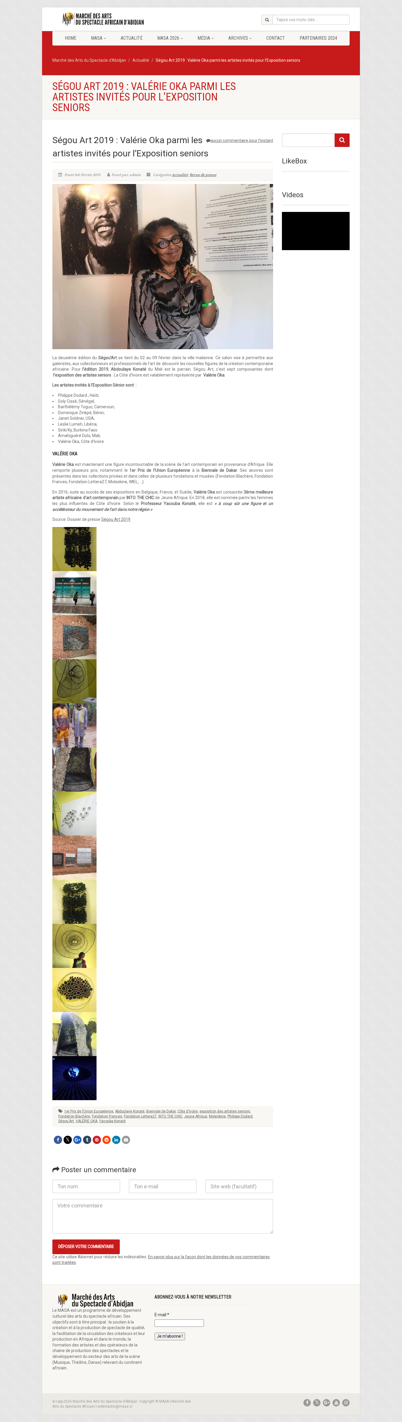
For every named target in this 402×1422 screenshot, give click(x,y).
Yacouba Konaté (112, 1121)
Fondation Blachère (74, 1116)
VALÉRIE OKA (86, 1121)
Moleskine (217, 1116)
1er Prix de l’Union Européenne (88, 1111)
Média (203, 38)
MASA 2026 (168, 38)
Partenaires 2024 (318, 38)
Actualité (131, 38)
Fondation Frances (107, 1116)
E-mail (162, 1314)
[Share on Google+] (77, 1140)
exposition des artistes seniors (225, 1111)
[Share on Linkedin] (116, 1140)
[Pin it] (97, 1140)
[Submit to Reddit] (106, 1140)
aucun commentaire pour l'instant (241, 140)
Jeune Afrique (195, 1116)
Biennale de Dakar (161, 1111)
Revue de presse (203, 175)
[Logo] (99, 19)
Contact (275, 38)
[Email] (126, 1140)
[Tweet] (68, 1140)
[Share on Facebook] (58, 1140)
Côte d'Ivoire (187, 1111)
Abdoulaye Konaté (129, 1111)
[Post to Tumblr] (87, 1140)
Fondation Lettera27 (140, 1116)
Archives (238, 38)
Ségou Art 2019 (115, 519)
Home (70, 38)
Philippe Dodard (240, 1116)
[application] (316, 231)
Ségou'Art (66, 1121)
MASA (96, 38)
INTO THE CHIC (170, 1116)
